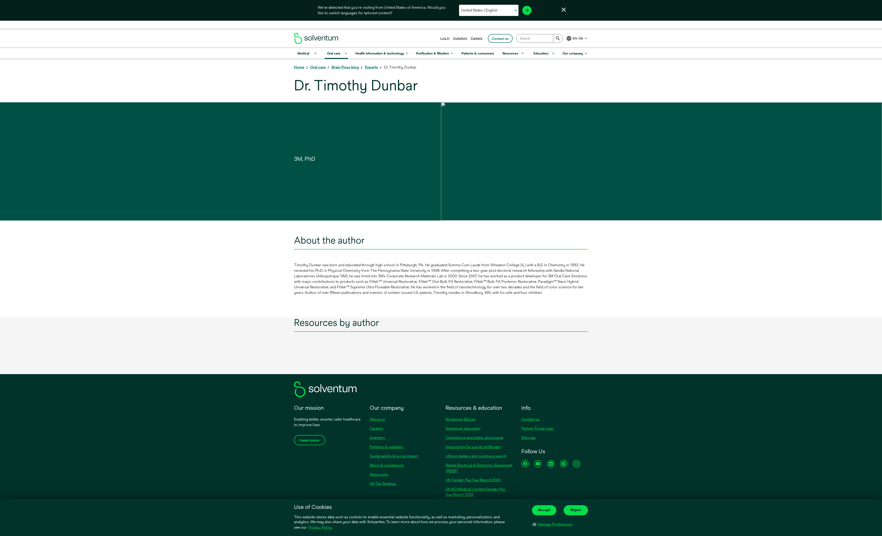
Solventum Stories (461, 419)
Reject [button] (576, 510)
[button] (553, 524)
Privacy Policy (320, 527)
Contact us (530, 419)
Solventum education (463, 428)
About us (377, 419)
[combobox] (539, 38)
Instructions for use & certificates (473, 447)
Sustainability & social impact (394, 456)
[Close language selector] (564, 10)
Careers (476, 38)
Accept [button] (544, 510)
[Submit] (558, 38)
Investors (460, 38)
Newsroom (379, 474)
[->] (526, 10)
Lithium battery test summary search (476, 456)
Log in (444, 38)
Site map (528, 438)
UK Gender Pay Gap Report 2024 (473, 480)
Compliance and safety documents (474, 438)
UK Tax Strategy (383, 484)
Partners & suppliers (386, 447)
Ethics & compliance (387, 465)
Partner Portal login (537, 428)
